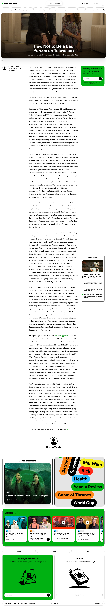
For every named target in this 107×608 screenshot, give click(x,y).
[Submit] (100, 78)
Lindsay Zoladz (15, 67)
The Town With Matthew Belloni (61, 538)
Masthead (53, 551)
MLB (36, 9)
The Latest (6, 9)
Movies (46, 9)
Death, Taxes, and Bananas (36, 538)
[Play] (15, 522)
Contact (19, 551)
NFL (30, 9)
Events (53, 9)
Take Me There (79, 595)
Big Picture (81, 9)
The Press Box (80, 539)
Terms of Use (7, 603)
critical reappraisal (61, 336)
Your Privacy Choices (22, 603)
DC (8, 492)
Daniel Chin (14, 500)
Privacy (14, 603)
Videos (86, 3)
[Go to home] (9, 3)
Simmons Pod (61, 9)
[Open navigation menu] (103, 3)
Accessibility (32, 603)
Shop (87, 551)
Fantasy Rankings (16, 9)
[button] (54, 3)
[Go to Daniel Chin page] (7, 500)
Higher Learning (100, 9)
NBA (25, 9)
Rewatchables (71, 9)
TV (41, 9)
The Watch (90, 9)
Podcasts (95, 3)
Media (82, 531)
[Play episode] (48, 539)
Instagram (97, 603)
